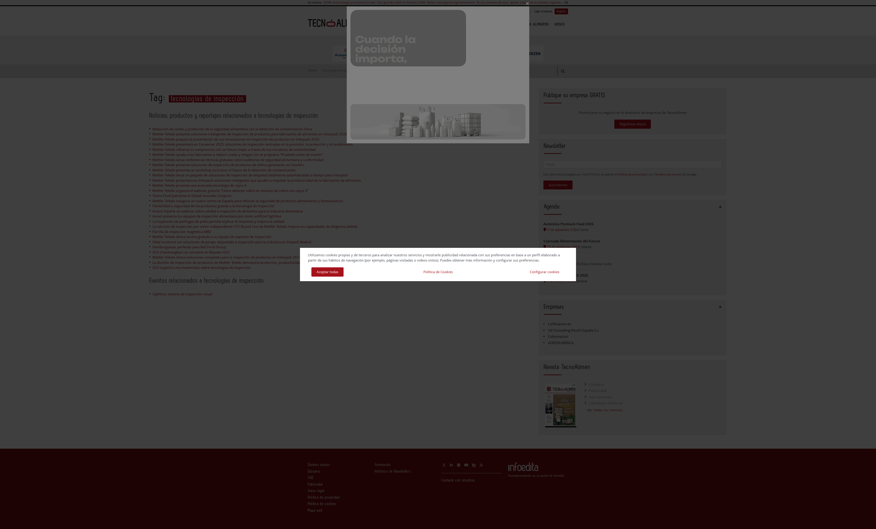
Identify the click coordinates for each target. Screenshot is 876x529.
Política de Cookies (438, 272)
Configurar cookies (544, 272)
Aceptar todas (327, 272)
